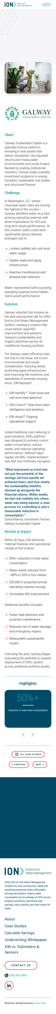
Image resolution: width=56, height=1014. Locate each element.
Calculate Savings (19, 933)
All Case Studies (30, 754)
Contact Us (21, 965)
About (10, 919)
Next (39, 764)
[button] (46, 4)
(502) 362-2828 (18, 975)
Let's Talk (28, 835)
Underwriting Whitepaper (26, 940)
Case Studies (15, 926)
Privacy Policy (40, 1003)
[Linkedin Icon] (9, 985)
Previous (20, 764)
